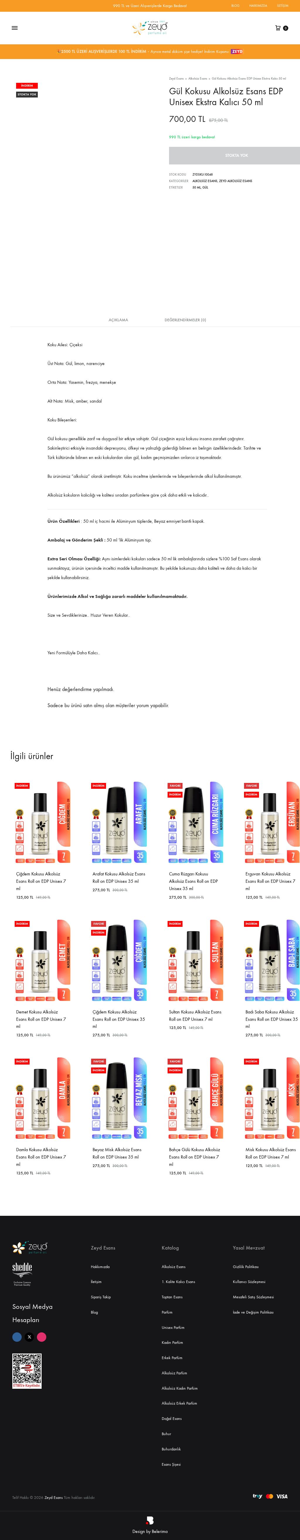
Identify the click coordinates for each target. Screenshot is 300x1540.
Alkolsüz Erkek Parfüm (179, 1403)
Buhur (166, 1433)
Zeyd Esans (176, 78)
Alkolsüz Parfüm (174, 1373)
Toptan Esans (172, 1296)
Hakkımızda (258, 6)
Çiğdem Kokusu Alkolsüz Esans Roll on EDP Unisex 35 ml (119, 1019)
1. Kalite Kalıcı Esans (178, 1281)
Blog (235, 6)
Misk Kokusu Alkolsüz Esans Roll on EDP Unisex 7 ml (271, 1153)
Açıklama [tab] (118, 319)
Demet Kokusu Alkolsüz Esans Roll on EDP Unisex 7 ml (41, 1019)
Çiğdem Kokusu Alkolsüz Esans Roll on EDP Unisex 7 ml (41, 881)
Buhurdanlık (171, 1449)
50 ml (196, 187)
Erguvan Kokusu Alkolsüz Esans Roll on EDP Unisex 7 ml (270, 881)
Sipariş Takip (101, 1296)
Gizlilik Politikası (246, 1266)
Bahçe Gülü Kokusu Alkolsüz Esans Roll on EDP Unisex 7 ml (194, 1157)
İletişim (282, 6)
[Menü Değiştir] (15, 28)
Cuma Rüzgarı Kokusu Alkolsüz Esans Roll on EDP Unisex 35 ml (193, 881)
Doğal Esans (172, 1418)
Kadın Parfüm (172, 1342)
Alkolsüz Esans (197, 78)
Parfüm (167, 1312)
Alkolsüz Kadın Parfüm (180, 1388)
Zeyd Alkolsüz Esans (235, 181)
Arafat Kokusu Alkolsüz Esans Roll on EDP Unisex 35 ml (119, 877)
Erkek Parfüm (172, 1357)
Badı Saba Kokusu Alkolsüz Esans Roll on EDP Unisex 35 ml (272, 1019)
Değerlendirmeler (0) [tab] (185, 319)
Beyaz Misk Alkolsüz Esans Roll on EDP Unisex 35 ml (117, 1153)
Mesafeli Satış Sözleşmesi (253, 1296)
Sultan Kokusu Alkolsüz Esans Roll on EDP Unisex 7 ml (195, 1015)
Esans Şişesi (171, 1464)
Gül (205, 187)
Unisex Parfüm (173, 1327)
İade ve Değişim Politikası (253, 1312)
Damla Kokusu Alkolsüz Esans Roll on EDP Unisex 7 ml (41, 1157)
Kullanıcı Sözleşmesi (249, 1281)
